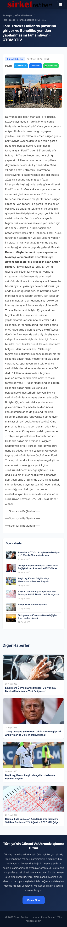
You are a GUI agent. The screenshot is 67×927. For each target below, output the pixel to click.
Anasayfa (7, 15)
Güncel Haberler (24, 15)
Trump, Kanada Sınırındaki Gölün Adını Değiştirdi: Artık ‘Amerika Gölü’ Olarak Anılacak (38, 568)
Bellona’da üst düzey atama (32, 604)
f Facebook (36, 65)
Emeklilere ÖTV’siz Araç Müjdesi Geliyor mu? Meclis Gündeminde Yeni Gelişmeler (39, 555)
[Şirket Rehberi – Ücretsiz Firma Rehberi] (30, 4)
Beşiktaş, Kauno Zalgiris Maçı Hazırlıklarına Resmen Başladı (33, 580)
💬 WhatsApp (51, 65)
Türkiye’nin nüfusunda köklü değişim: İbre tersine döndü (37, 616)
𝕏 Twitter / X (20, 65)
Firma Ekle (33, 900)
